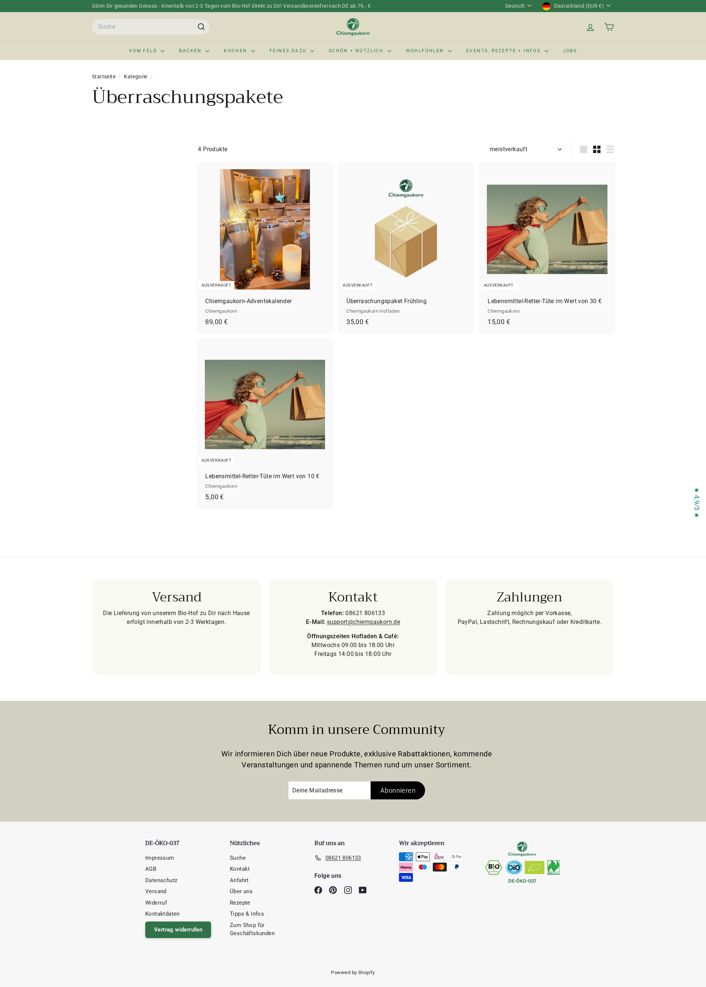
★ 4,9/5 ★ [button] (697, 502)
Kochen (236, 50)
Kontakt (240, 869)
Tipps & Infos (247, 913)
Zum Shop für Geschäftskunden (252, 929)
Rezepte (240, 902)
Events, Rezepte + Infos (504, 50)
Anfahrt (239, 880)
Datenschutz (161, 880)
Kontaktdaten (162, 913)
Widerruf (156, 902)
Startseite (104, 76)
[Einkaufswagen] (609, 27)
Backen (191, 50)
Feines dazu (289, 50)
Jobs (570, 50)
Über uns (241, 891)
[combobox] (151, 27)
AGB (150, 869)
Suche (238, 858)
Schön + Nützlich (357, 50)
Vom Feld (144, 50)
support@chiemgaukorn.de (363, 621)
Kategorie (136, 76)
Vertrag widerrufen (178, 929)
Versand (156, 891)
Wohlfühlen (426, 50)
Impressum (159, 858)
